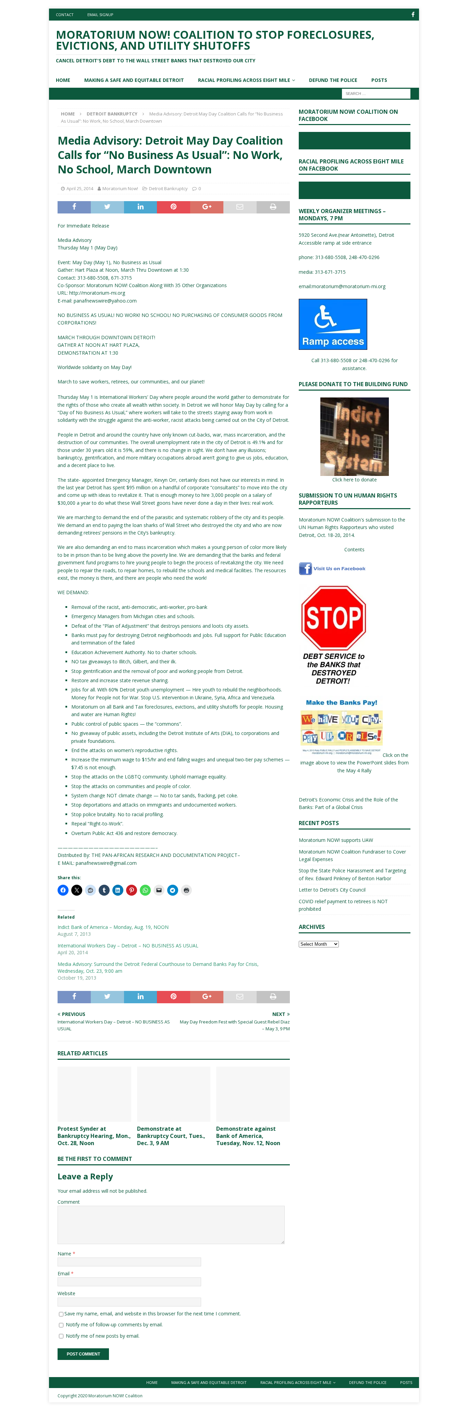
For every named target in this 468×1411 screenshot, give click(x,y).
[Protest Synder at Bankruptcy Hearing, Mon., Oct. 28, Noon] (94, 1094)
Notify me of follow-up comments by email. (114, 1324)
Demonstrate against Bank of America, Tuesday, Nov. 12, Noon (248, 1136)
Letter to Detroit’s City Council (332, 889)
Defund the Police (333, 80)
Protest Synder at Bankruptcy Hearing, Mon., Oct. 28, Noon (94, 1136)
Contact (65, 14)
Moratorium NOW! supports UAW (336, 840)
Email (64, 1273)
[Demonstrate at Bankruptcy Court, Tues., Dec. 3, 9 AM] (174, 1094)
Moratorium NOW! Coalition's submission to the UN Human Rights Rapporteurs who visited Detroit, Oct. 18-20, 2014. (352, 527)
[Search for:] (376, 93)
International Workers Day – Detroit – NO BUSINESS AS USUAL (128, 945)
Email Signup (100, 14)
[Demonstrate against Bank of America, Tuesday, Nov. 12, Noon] (253, 1094)
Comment (69, 1202)
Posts (379, 80)
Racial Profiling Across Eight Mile (244, 80)
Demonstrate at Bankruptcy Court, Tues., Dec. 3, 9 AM (171, 1136)
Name (65, 1253)
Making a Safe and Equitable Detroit (134, 80)
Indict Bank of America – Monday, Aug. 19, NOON (113, 927)
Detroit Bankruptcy (168, 188)
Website (66, 1293)
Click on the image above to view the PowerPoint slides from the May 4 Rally (354, 763)
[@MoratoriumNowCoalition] (413, 15)
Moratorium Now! (120, 188)
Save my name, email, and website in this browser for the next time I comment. (152, 1313)
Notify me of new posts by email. (102, 1336)
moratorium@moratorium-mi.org (348, 286)
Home (63, 80)
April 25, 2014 (79, 188)
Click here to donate (354, 479)
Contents (354, 549)
